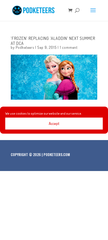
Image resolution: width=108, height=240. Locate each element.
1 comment (69, 47)
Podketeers (25, 47)
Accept (54, 123)
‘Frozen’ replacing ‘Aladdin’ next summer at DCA (53, 41)
